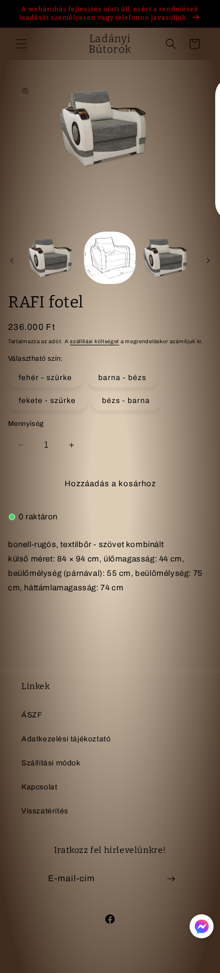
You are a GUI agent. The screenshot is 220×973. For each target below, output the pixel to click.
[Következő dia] (208, 260)
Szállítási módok (51, 763)
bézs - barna (126, 401)
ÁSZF (31, 715)
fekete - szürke (47, 401)
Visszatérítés (44, 811)
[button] (21, 44)
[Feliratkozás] (171, 878)
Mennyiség (26, 424)
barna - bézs (122, 378)
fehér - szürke (45, 378)
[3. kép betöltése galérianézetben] (167, 258)
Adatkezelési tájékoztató (66, 739)
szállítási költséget (94, 341)
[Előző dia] (11, 260)
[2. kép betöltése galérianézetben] (110, 258)
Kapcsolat (39, 787)
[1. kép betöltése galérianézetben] (52, 258)
